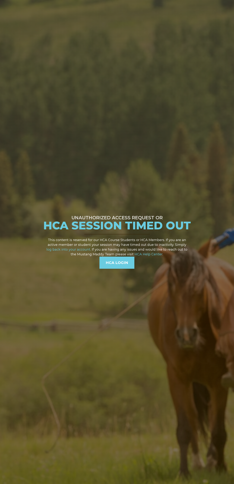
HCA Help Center (149, 254)
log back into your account (68, 249)
